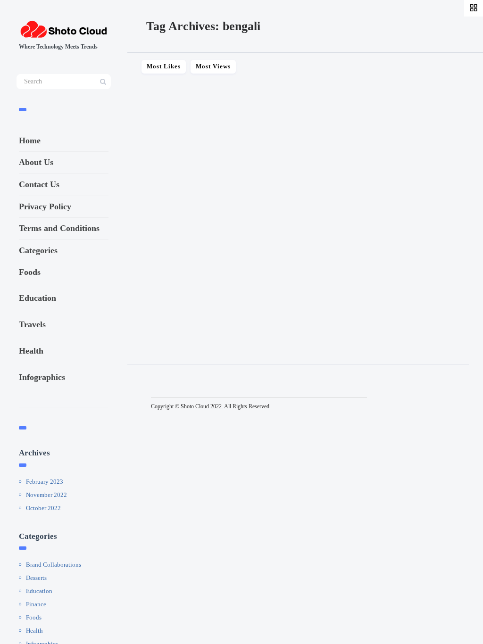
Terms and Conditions (59, 228)
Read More (151, 305)
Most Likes (164, 66)
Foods (30, 272)
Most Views (213, 66)
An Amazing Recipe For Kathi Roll (209, 262)
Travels (32, 324)
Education (37, 298)
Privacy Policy (45, 206)
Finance (36, 604)
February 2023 (44, 481)
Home (30, 140)
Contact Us (39, 184)
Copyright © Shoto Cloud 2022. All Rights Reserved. (211, 406)
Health (31, 350)
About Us (36, 162)
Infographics (42, 377)
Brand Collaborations (53, 564)
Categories (38, 250)
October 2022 (43, 508)
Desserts (36, 577)
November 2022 (46, 494)
